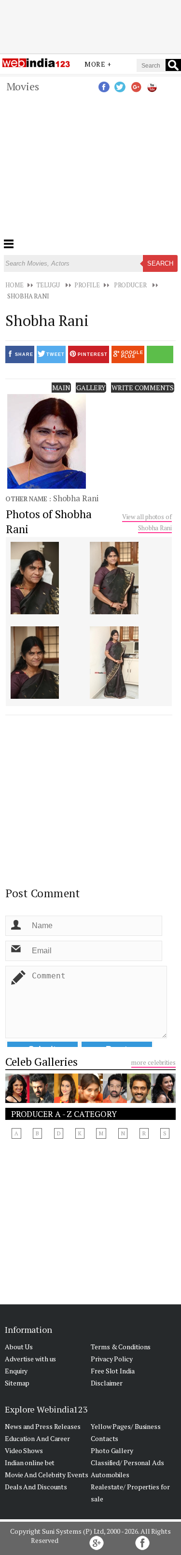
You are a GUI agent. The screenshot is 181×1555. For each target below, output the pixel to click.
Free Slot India (113, 1370)
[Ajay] (139, 1100)
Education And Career (37, 1438)
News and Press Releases (43, 1426)
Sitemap (17, 1382)
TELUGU (48, 285)
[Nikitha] (90, 1100)
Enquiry (16, 1370)
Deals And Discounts (36, 1486)
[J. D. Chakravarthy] (115, 1100)
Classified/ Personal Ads (127, 1462)
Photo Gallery (112, 1450)
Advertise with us (30, 1358)
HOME (14, 285)
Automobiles (110, 1474)
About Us (19, 1346)
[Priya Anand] (163, 1100)
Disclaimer (107, 1382)
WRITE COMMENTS (142, 387)
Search (160, 263)
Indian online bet (30, 1462)
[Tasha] (17, 1100)
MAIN (61, 387)
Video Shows (24, 1450)
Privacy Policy (112, 1358)
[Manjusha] (66, 1100)
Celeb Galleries (41, 1061)
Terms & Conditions (121, 1346)
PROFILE (87, 285)
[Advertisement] (91, 25)
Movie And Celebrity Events (46, 1474)
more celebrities (153, 1062)
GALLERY (91, 387)
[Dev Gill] (41, 1100)
